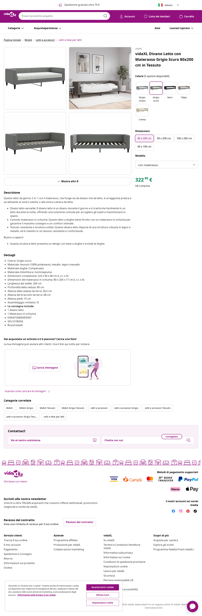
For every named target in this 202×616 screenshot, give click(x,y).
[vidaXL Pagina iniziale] (10, 14)
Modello (140, 155)
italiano (168, 5)
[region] (63, 596)
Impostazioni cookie (116, 566)
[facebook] (173, 511)
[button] (142, 92)
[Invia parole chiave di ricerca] (105, 15)
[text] (143, 180)
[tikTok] (195, 511)
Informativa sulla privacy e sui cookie (37, 595)
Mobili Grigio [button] (26, 407)
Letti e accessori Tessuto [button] (157, 407)
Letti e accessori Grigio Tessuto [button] (22, 416)
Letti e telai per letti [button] (54, 416)
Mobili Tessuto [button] (47, 407)
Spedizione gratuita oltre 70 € (82, 4)
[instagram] (180, 511)
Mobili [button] (9, 407)
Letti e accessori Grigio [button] (126, 407)
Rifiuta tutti (102, 595)
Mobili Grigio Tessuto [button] (73, 407)
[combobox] (64, 16)
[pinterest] (188, 511)
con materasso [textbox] (148, 165)
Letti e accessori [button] (99, 407)
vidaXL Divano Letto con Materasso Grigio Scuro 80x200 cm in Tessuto (164, 59)
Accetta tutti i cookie (103, 587)
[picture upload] (88, 368)
